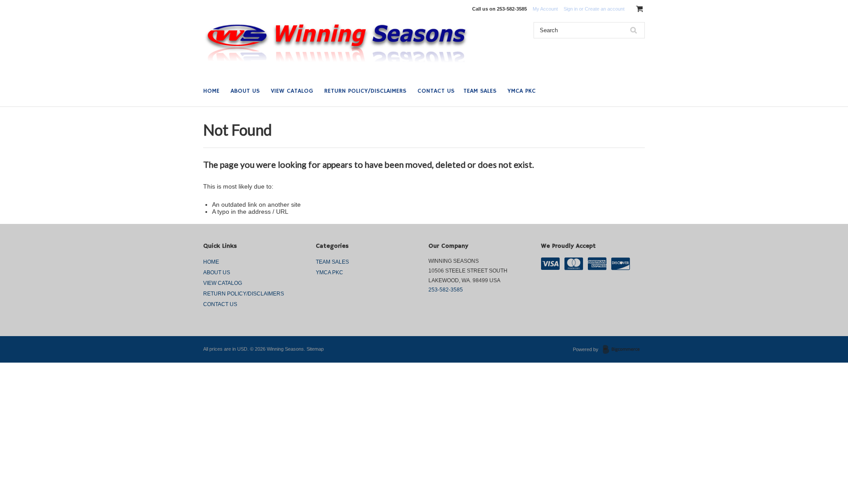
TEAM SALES (479, 91)
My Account (545, 8)
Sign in (571, 8)
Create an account (605, 8)
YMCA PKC (521, 91)
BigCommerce (624, 350)
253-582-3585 (445, 290)
